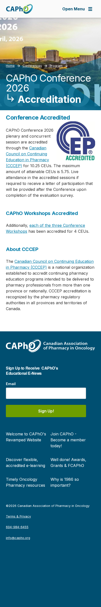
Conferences (32, 66)
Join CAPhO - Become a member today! (68, 439)
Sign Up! (46, 411)
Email (11, 384)
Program (56, 66)
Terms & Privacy (18, 516)
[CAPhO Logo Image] (19, 9)
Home (10, 66)
